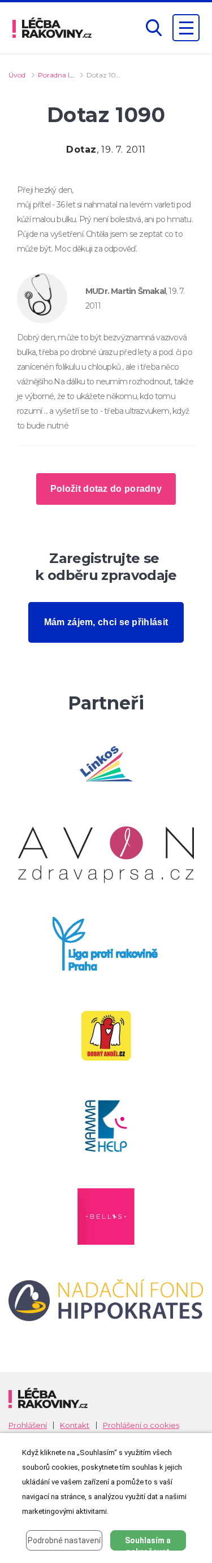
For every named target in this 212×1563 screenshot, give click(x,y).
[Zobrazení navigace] (186, 27)
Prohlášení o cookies (141, 1425)
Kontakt (74, 1425)
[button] (154, 28)
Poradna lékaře (62, 75)
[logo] (52, 28)
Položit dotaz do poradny (106, 488)
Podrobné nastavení (64, 1540)
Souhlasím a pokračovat (148, 1543)
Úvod (16, 75)
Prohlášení (27, 1425)
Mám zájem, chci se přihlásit (106, 622)
